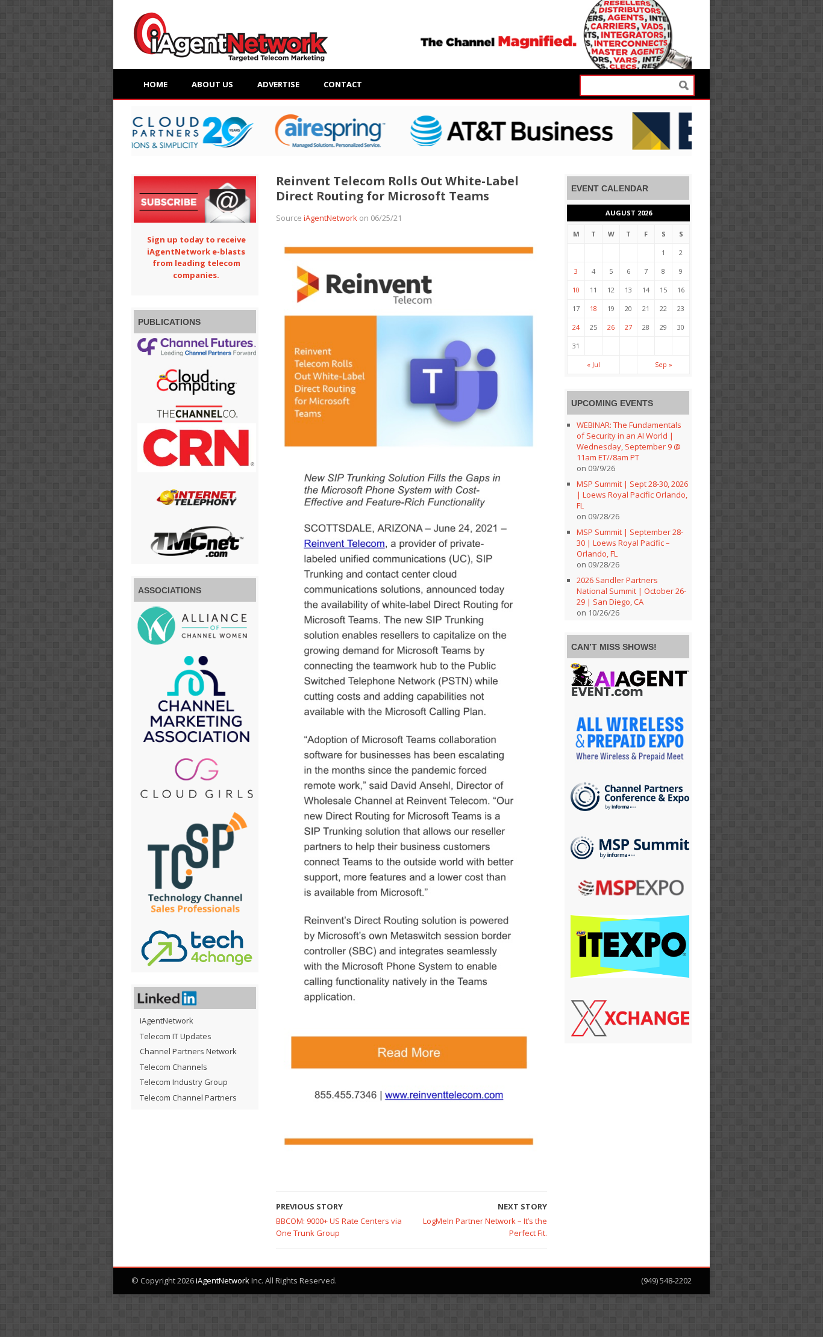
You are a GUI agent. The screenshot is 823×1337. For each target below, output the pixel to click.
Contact (343, 84)
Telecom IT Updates (175, 1036)
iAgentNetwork (330, 217)
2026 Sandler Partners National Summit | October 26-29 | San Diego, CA (631, 591)
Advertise (278, 84)
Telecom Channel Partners (188, 1097)
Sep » (663, 364)
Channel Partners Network (188, 1051)
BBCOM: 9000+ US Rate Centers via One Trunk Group (339, 1226)
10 (576, 289)
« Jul (593, 364)
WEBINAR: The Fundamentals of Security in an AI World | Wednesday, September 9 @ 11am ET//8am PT (629, 441)
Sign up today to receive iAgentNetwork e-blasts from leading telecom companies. (196, 257)
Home (155, 84)
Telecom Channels (173, 1066)
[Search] (684, 86)
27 (628, 327)
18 (593, 308)
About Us (212, 84)
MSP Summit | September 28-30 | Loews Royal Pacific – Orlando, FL (630, 542)
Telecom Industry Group (184, 1081)
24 (576, 327)
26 (611, 327)
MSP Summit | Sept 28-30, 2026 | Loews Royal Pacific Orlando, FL (632, 494)
